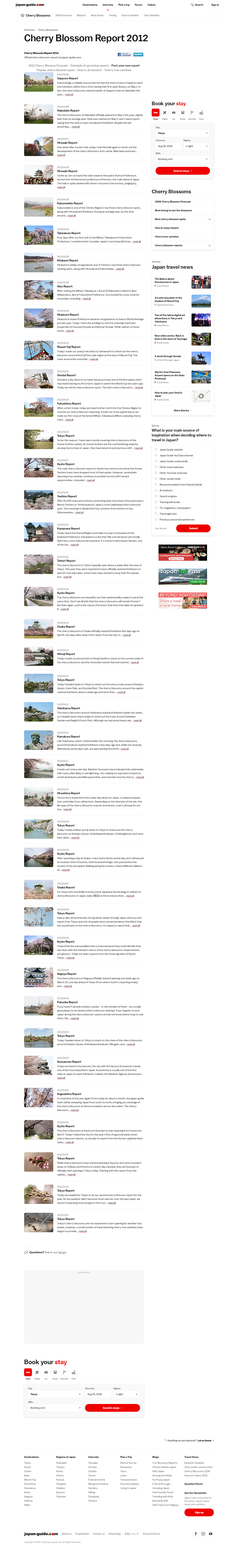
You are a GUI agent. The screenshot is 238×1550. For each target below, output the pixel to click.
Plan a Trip (126, 1457)
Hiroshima (30, 1484)
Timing (112, 15)
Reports (81, 15)
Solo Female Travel (162, 1492)
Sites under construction (198, 1467)
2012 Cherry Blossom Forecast (48, 65)
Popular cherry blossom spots (56, 70)
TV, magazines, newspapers (175, 508)
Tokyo (27, 1463)
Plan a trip (124, 4)
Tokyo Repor (65, 436)
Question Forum (193, 1484)
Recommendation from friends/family (181, 484)
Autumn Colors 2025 (196, 1475)
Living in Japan (128, 1488)
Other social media (170, 478)
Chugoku (61, 1484)
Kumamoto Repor (69, 1062)
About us (67, 1533)
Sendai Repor (66, 375)
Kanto (59, 1471)
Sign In (215, 4)
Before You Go (128, 1463)
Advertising (114, 1533)
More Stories (181, 410)
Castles (92, 1471)
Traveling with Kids (162, 1496)
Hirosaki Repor (67, 143)
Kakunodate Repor (70, 203)
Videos (151, 4)
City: (30, 1388)
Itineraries (126, 1467)
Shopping (93, 1496)
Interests (108, 4)
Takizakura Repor (68, 233)
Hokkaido (61, 1463)
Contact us (99, 1533)
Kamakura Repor (68, 736)
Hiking (91, 1492)
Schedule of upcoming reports (89, 65)
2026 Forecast (64, 15)
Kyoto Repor (65, 464)
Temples (93, 1463)
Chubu (60, 1475)
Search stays (111, 1407)
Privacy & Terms (151, 1533)
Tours (123, 1471)
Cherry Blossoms (48, 30)
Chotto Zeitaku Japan (164, 1467)
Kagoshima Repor (69, 1094)
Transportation (128, 1479)
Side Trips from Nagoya (165, 1505)
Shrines (92, 1467)
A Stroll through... (162, 1484)
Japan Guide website (171, 449)
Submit (193, 528)
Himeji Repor (66, 654)
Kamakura (30, 1488)
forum (62, 1252)
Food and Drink (96, 1479)
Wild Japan (158, 1471)
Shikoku (60, 1488)
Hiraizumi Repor (68, 314)
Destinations (90, 4)
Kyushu (60, 1492)
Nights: (117, 1388)
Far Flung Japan (161, 1479)
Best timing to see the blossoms (173, 210)
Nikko (27, 1505)
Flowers (92, 1500)
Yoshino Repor (67, 496)
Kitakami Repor (67, 260)
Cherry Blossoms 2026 (197, 1471)
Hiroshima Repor (68, 793)
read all (69, 94)
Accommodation (129, 1484)
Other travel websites (172, 467)
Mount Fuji (30, 1479)
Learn (123, 1475)
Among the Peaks (162, 1475)
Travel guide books (170, 502)
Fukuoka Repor (67, 1002)
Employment (82, 1533)
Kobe (27, 1492)
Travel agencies (168, 513)
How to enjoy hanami (167, 228)
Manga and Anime (98, 1484)
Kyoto (27, 1467)
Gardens (93, 1488)
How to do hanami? (89, 70)
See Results (161, 528)
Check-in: (90, 1388)
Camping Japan (160, 1488)
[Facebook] (196, 1534)
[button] (209, 219)
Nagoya (28, 1496)
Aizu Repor (65, 286)
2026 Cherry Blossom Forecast (173, 201)
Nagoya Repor (66, 974)
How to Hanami (130, 15)
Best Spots (97, 15)
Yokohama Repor (68, 708)
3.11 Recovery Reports (164, 1463)
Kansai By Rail (160, 1500)
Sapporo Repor (67, 78)
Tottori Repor (66, 561)
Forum (138, 4)
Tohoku (60, 1467)
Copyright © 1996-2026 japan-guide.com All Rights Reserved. (52, 1542)
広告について (132, 1533)
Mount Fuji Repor (68, 347)
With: (30, 1402)
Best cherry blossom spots (170, 219)
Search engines (168, 496)
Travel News (191, 1457)
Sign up (199, 1512)
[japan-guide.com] (30, 4)
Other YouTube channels (173, 473)
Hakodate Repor (68, 110)
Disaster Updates (194, 1463)
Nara (26, 1475)
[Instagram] (203, 1534)
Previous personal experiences (177, 519)
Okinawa (61, 1496)
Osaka (27, 1471)
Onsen (92, 1475)
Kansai (60, 1479)
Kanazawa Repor (68, 528)
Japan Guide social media (174, 461)
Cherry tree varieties (117, 70)
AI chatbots (166, 490)
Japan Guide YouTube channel (176, 455)
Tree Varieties (151, 15)
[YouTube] (210, 1534)
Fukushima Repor (69, 403)
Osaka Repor (66, 626)
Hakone (28, 1500)
